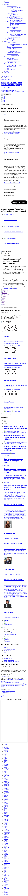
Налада (6, 64)
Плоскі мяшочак (14, 14)
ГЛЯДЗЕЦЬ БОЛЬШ (6, 94)
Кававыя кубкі (11, 40)
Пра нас (6, 56)
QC (8, 68)
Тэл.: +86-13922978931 (10, 634)
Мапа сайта (10, 679)
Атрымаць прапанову (6, 76)
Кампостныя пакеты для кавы (18, 25)
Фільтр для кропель (12, 17)
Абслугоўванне (11, 69)
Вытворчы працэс (11, 66)
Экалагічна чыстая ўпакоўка (14, 21)
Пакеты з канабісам (15, 55)
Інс (1, 696)
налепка (17, 682)
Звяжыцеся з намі (11, 62)
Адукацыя (6, 72)
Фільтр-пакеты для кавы (16, 18)
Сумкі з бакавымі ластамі (16, 10)
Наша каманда (10, 58)
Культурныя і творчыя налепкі (18, 34)
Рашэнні (6, 41)
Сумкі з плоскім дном (15, 7)
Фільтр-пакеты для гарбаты (17, 20)
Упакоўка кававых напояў (14, 37)
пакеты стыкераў (19, 684)
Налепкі (9, 32)
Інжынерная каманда (12, 59)
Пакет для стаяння (15, 8)
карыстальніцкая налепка (7, 684)
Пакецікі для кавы (11, 6)
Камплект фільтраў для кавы (14, 52)
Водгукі (6, 71)
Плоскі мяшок (13, 11)
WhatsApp (3, 693)
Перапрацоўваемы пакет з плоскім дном (17, 50)
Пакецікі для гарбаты (12, 27)
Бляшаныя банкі (11, 38)
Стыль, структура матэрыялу (14, 65)
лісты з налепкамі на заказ (7, 682)
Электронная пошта (6, 692)
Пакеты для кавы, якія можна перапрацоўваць (18, 23)
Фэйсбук (3, 695)
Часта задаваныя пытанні (13, 61)
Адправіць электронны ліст (8, 691)
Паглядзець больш (8, 132)
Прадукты (6, 4)
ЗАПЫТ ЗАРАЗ (5, 676)
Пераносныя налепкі (15, 35)
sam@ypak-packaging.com (10, 632)
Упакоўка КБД (10, 13)
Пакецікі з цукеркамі (12, 54)
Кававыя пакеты (11, 42)
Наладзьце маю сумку (19, 202)
